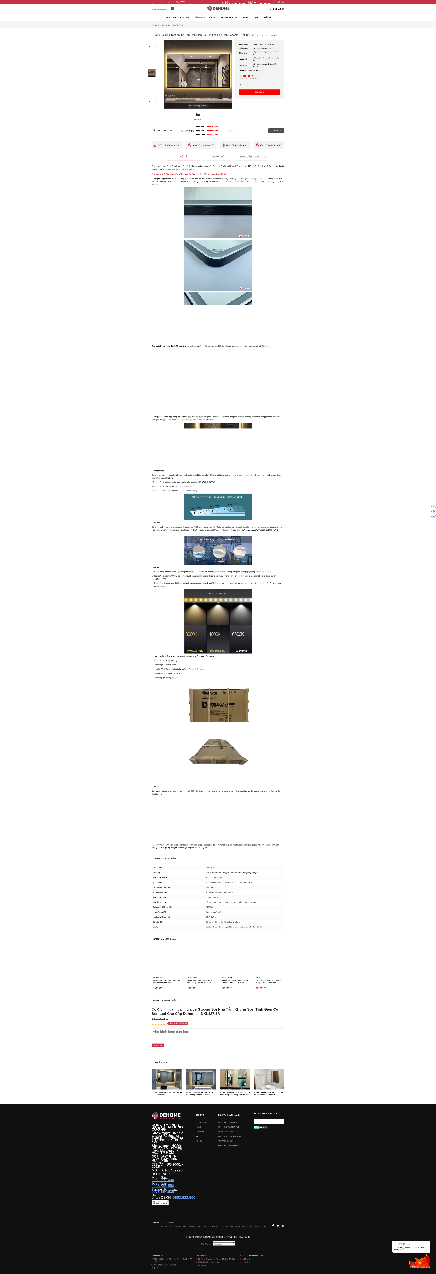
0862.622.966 (184, 1197)
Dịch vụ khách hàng (229, 1115)
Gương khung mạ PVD (164, 1226)
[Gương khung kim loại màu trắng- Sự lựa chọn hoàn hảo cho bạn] (269, 1079)
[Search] (172, 8)
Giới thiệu (185, 18)
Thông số (218, 156)
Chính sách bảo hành (227, 1122)
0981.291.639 (238, 3)
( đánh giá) (273, 35)
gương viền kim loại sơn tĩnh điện (265, 845)
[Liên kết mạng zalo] (433, 517)
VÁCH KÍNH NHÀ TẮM (258, 1226)
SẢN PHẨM (200, 18)
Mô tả (183, 156)
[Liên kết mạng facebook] (433, 512)
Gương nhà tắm (180, 1226)
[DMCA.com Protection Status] (269, 1127)
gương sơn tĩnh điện (164, 845)
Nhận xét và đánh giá (160, 1019)
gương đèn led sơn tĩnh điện (185, 845)
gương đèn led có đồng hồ (196, 848)
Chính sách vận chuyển (228, 1127)
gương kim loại (158, 848)
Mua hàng (259, 92)
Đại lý (198, 1136)
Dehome (200, 1115)
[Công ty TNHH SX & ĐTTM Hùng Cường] (168, 1115)
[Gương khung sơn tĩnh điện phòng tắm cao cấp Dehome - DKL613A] (201, 959)
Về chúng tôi (201, 1122)
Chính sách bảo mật (227, 1132)
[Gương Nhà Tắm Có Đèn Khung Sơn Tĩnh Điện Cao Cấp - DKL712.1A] (235, 959)
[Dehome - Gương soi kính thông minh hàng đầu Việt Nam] (218, 9)
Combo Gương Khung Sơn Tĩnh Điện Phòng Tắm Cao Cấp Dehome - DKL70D (269, 982)
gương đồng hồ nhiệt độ (174, 848)
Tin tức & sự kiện (225, 1141)
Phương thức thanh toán (229, 1136)
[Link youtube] (282, 2)
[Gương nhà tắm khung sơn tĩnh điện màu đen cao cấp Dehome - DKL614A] (167, 959)
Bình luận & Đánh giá (252, 156)
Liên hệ (267, 18)
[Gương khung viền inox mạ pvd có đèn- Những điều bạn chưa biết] (201, 1079)
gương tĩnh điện (222, 845)
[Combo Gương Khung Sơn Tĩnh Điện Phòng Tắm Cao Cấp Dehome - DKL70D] (269, 959)
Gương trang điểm (195, 1226)
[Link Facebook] (274, 2)
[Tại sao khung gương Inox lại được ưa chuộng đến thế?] (167, 1079)
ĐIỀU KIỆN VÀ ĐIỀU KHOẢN (228, 1146)
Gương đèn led (209, 1226)
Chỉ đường (157, 1268)
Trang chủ (170, 18)
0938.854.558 (265, 3)
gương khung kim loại (207, 845)
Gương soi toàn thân (225, 1226)
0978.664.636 (163, 1192)
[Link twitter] (278, 2)
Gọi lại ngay (276, 131)
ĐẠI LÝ (257, 18)
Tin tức (245, 18)
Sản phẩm (200, 1132)
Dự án (212, 18)
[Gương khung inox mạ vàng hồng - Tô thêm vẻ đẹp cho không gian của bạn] (235, 1079)
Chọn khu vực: (206, 1244)
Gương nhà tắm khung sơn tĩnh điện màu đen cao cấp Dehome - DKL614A (166, 982)
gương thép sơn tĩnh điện (240, 845)
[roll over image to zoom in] (198, 74)
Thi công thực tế (228, 18)
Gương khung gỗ (241, 1226)
